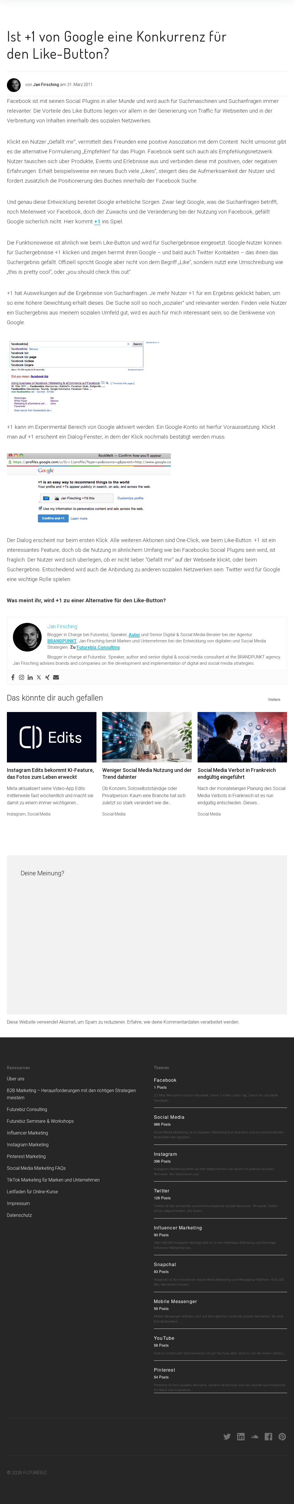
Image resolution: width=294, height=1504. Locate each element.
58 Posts (161, 1345)
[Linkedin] (30, 677)
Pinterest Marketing (26, 1156)
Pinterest (164, 1369)
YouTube (164, 1338)
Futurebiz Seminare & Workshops (40, 1121)
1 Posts (160, 1087)
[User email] (56, 677)
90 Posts (161, 1234)
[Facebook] (13, 677)
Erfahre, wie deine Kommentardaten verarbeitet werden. (183, 1022)
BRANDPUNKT (62, 641)
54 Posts (161, 1377)
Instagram (16, 814)
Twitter (161, 1190)
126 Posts (162, 1197)
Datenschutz (19, 1215)
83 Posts (161, 1271)
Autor (134, 634)
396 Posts (162, 1161)
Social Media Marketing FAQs (36, 1168)
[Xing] (47, 677)
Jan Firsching (46, 84)
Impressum (18, 1203)
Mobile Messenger (175, 1301)
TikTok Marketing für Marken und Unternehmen (53, 1180)
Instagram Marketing (28, 1144)
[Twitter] (39, 677)
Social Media (39, 814)
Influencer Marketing (27, 1133)
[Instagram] (21, 677)
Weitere (274, 699)
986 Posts (162, 1124)
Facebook (165, 1080)
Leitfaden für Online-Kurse (32, 1191)
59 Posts (161, 1308)
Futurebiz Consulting (98, 647)
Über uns (15, 1078)
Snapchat (165, 1264)
